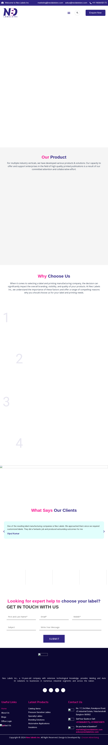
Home (4, 708)
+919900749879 (97, 722)
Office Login (6, 721)
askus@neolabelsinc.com (87, 732)
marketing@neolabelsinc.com (89, 730)
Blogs (3, 717)
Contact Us (6, 725)
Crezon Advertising (90, 737)
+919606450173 (83, 722)
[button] (69, 13)
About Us (5, 713)
